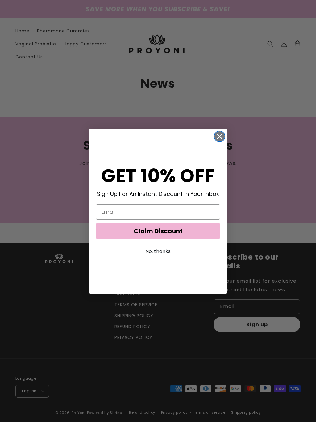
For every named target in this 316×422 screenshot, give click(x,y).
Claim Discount (158, 231)
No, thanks (158, 251)
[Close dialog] (219, 136)
